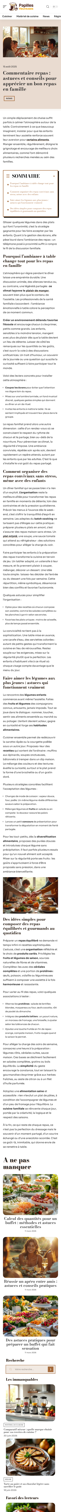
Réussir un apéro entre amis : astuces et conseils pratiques (30, 1283)
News (9, 98)
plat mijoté (10, 536)
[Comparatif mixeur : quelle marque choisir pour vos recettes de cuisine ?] (30, 1402)
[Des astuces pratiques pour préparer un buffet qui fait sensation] (30, 1316)
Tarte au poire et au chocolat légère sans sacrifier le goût (26, 1485)
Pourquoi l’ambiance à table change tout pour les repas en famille (32, 185)
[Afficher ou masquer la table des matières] (47, 176)
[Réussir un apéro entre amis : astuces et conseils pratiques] (30, 1257)
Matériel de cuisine (14, 1425)
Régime (8, 1479)
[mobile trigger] (5, 6)
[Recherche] (48, 6)
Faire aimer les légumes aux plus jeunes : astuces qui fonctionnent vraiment (29, 201)
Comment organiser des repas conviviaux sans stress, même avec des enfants (32, 193)
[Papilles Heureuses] (21, 6)
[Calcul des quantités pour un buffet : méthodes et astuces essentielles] (30, 1194)
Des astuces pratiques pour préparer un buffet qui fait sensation (30, 1344)
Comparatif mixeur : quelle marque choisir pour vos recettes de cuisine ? (28, 1431)
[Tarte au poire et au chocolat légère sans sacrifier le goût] (30, 1457)
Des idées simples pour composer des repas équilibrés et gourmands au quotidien (31, 210)
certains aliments (38, 139)
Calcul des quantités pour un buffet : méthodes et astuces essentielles (30, 1223)
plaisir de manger (37, 290)
